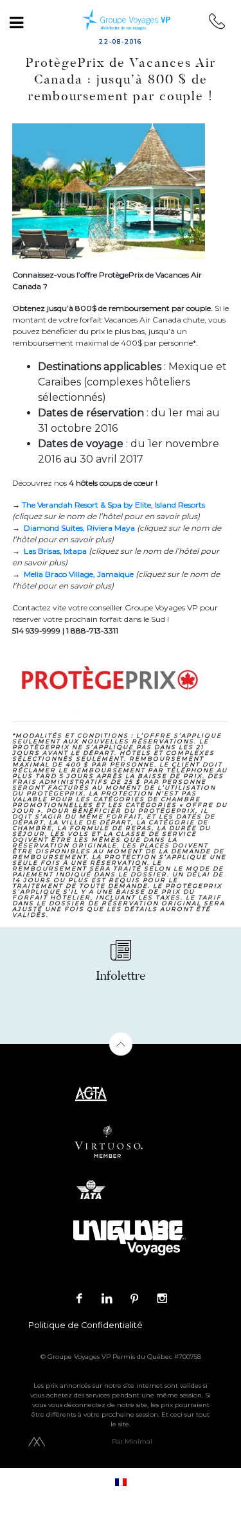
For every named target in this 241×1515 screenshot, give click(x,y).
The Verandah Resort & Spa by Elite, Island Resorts (113, 504)
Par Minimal (132, 1441)
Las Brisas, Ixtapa (55, 551)
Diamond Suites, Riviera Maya (79, 528)
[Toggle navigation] (16, 22)
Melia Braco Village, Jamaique (79, 574)
